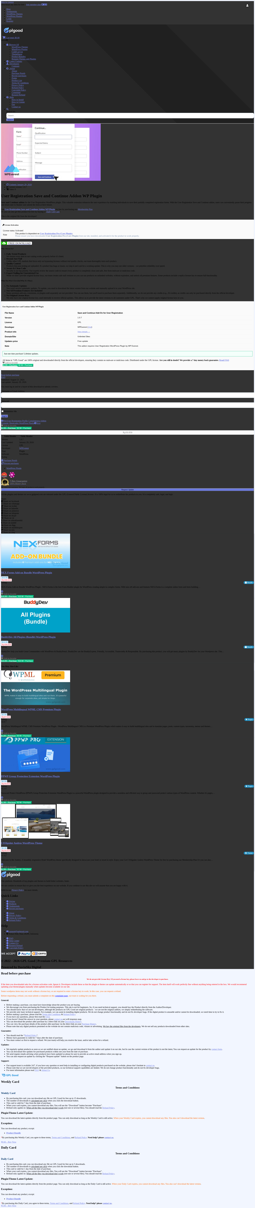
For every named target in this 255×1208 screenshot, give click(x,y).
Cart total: (12, 38)
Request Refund (18, 95)
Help (11, 97)
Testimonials (11, 11)
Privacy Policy (18, 85)
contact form (216, 1049)
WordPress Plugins (14, 16)
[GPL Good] (20, 32)
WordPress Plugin (13, 468)
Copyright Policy (19, 90)
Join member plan (33, 4)
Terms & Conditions (20, 83)
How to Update (18, 102)
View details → (84, 332)
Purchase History (89, 1024)
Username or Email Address (13, 391)
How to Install (18, 100)
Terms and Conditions (51, 1014)
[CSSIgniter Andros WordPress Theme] (35, 838)
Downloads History (73, 1021)
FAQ (48, 1017)
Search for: (11, 111)
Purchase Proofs (18, 73)
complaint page (61, 996)
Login (8, 19)
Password (5, 401)
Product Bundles (19, 56)
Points (14, 78)
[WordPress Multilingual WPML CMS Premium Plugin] (35, 704)
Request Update (127, 490)
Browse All (13, 44)
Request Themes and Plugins (24, 59)
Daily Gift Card (53, 212)
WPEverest (24, 448)
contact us (58, 1019)
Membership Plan (85, 209)
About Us (45, 1070)
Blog (8, 9)
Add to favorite (11, 362)
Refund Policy (18, 88)
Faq (13, 104)
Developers (13, 64)
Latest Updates (15, 61)
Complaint (16, 92)
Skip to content (7, 2)
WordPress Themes (14, 14)
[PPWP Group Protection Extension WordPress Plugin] (35, 771)
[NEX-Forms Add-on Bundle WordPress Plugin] (35, 567)
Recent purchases (19, 76)
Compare (15, 66)
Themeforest (17, 54)
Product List (17, 80)
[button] (10, 375)
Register (9, 21)
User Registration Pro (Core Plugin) (56, 233)
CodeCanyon (17, 52)
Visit (90, 327)
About (11, 68)
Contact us (16, 107)
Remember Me (10, 411)
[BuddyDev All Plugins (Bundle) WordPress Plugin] (35, 632)
